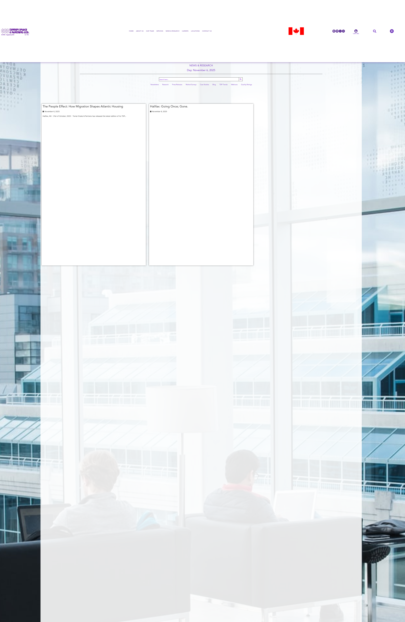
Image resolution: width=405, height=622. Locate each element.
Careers (185, 31)
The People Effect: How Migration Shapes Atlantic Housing (83, 106)
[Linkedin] (337, 31)
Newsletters (155, 84)
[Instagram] (343, 31)
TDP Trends (223, 84)
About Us (140, 31)
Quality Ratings (246, 84)
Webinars (234, 84)
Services (159, 31)
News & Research (172, 31)
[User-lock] (356, 31)
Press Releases (177, 84)
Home (131, 31)
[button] (392, 31)
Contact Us (207, 31)
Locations (195, 31)
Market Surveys (191, 84)
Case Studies (204, 84)
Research (165, 84)
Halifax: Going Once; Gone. (169, 106)
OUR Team (150, 31)
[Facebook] (333, 31)
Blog (214, 84)
